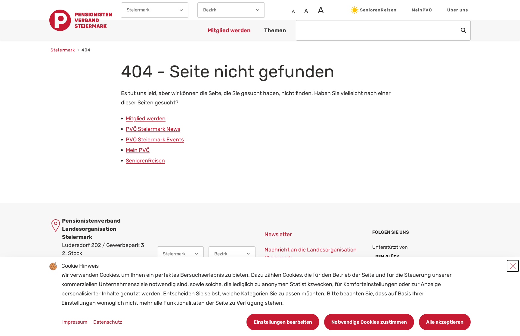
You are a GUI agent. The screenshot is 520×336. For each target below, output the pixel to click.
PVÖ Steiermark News (153, 129)
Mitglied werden (146, 118)
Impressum (75, 322)
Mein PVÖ (138, 150)
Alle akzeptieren (444, 322)
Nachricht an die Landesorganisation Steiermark (311, 253)
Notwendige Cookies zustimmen (369, 322)
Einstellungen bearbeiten (283, 322)
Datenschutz (107, 322)
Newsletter (278, 234)
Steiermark (63, 50)
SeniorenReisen (378, 10)
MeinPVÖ (422, 10)
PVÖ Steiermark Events (155, 139)
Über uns (457, 10)
